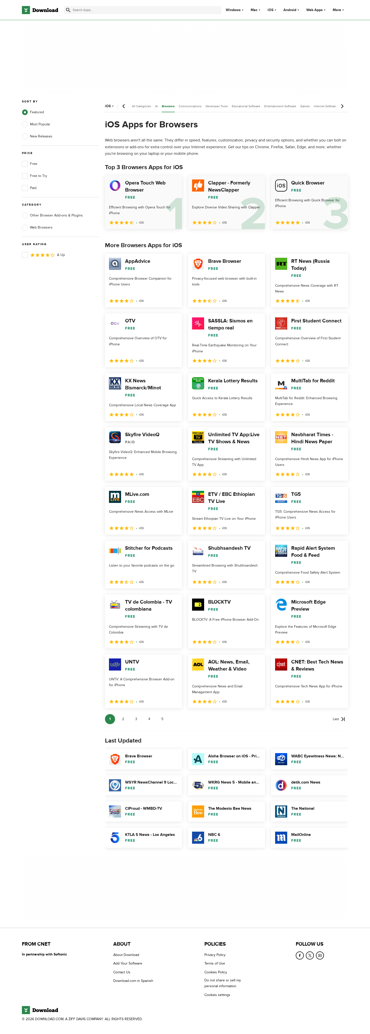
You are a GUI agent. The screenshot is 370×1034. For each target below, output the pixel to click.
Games (305, 106)
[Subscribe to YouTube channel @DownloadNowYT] (320, 955)
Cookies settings (217, 994)
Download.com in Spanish (133, 981)
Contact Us (121, 972)
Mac (254, 10)
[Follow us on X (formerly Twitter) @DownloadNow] (310, 955)
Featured (37, 112)
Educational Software (246, 106)
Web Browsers (41, 227)
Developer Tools (217, 106)
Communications (190, 106)
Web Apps (314, 10)
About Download (126, 955)
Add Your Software (127, 963)
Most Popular (40, 124)
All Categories (141, 106)
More (337, 10)
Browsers (168, 106)
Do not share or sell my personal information (222, 983)
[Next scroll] (342, 106)
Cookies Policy (215, 972)
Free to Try (38, 176)
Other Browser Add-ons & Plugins (56, 215)
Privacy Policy (215, 955)
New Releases (41, 136)
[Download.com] (40, 10)
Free (33, 164)
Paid (33, 188)
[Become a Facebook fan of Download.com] (300, 955)
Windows (233, 10)
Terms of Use (214, 963)
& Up (61, 255)
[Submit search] (68, 10)
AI (156, 106)
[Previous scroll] (124, 106)
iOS (270, 10)
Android (289, 10)
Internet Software (325, 106)
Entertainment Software (280, 106)
